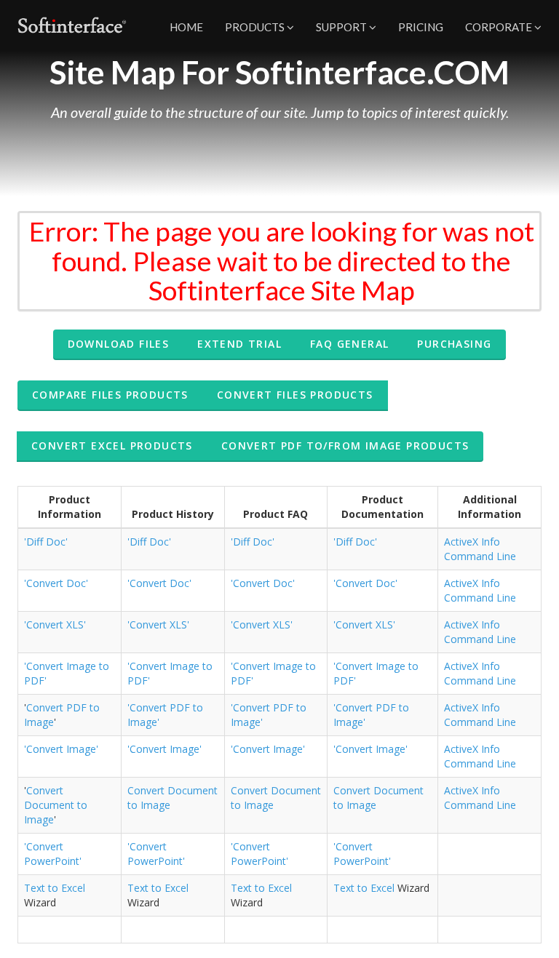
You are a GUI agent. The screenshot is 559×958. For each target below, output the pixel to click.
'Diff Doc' (46, 541)
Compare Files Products (110, 395)
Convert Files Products (295, 395)
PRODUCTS (256, 26)
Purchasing (454, 344)
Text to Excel (54, 888)
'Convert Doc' (56, 583)
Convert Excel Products (112, 445)
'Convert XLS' (55, 624)
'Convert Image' (61, 749)
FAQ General (349, 344)
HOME (186, 26)
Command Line (480, 556)
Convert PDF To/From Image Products (345, 445)
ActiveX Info (472, 541)
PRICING (420, 26)
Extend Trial (239, 344)
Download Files (119, 344)
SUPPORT (342, 26)
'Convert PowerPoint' (53, 853)
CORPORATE (499, 26)
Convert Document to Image (55, 804)
